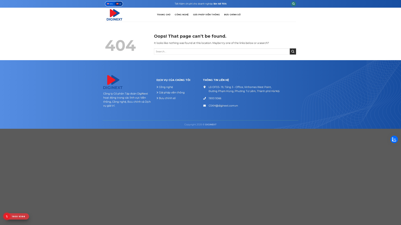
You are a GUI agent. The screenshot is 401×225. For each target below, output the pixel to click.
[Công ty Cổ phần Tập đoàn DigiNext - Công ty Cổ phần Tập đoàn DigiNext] (128, 15)
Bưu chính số (232, 14)
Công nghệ (182, 14)
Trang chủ (163, 14)
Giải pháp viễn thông (206, 14)
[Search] (293, 3)
